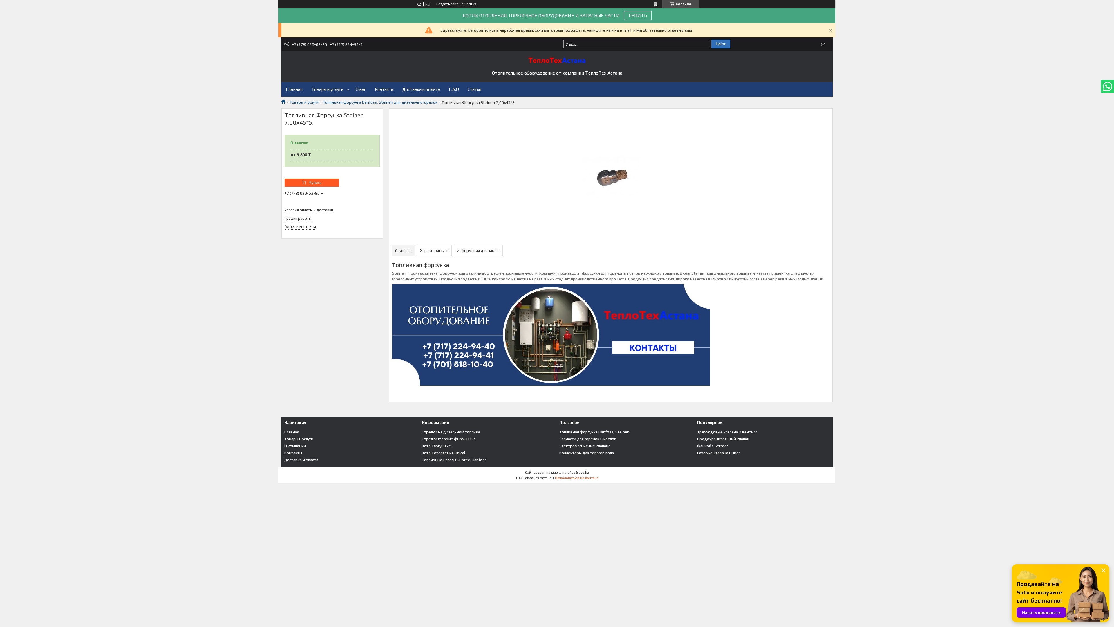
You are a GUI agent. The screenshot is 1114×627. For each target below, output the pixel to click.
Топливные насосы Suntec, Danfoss (454, 459)
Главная (294, 89)
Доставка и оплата (421, 89)
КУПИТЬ (638, 15)
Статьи (474, 89)
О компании (295, 446)
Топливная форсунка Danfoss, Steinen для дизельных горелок (380, 102)
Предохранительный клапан (723, 439)
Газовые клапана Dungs (719, 453)
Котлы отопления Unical (443, 453)
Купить (315, 183)
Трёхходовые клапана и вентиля (727, 432)
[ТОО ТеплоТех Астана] (557, 60)
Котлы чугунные (436, 446)
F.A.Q (454, 89)
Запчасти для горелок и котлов (587, 439)
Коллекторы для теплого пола (586, 453)
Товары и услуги (327, 89)
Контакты (384, 89)
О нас (361, 89)
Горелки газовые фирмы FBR (448, 439)
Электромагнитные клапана (584, 446)
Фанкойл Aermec (712, 446)
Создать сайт (447, 4)
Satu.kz (582, 472)
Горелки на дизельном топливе (451, 432)
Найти (721, 44)
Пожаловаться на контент (576, 478)
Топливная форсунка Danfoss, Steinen (594, 432)
